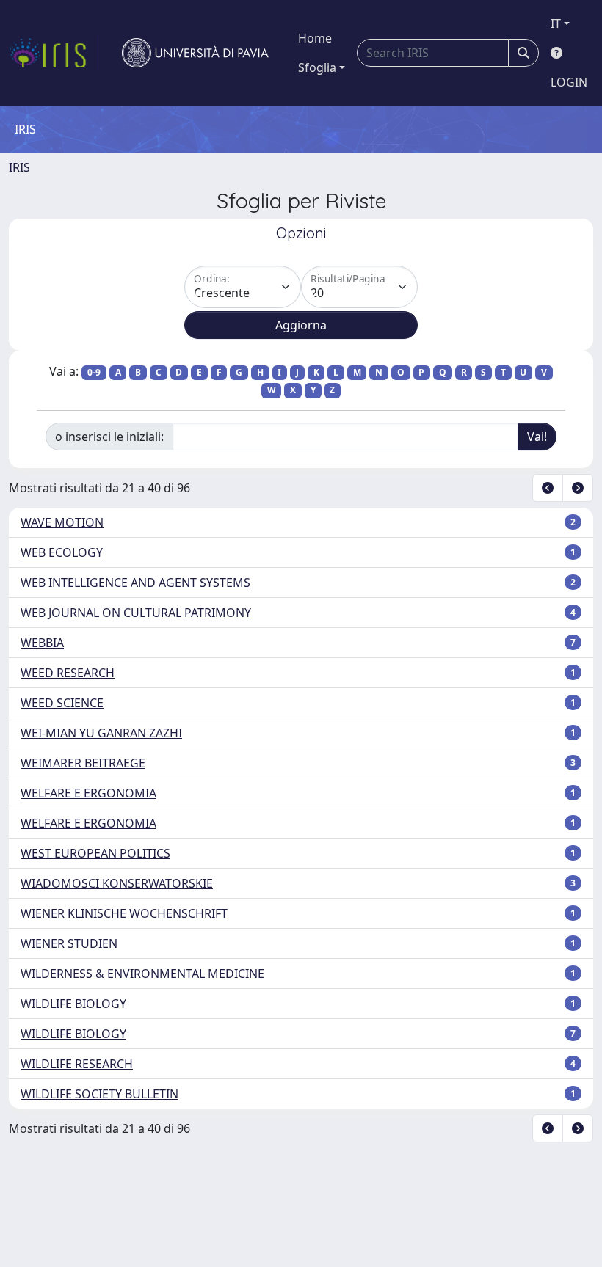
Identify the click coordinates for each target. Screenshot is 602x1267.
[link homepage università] (195, 52)
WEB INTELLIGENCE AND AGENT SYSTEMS (135, 582)
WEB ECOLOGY (62, 552)
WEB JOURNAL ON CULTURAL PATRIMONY (136, 613)
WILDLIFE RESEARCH (77, 1064)
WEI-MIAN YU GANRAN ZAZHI (101, 733)
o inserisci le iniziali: (109, 436)
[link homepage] (53, 52)
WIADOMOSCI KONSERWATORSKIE (117, 883)
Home (315, 38)
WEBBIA (42, 643)
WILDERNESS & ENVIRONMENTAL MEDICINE (142, 973)
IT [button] (556, 23)
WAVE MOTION (62, 522)
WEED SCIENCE (62, 703)
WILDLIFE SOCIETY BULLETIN (99, 1094)
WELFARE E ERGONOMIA (88, 793)
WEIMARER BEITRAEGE (83, 763)
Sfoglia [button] (317, 67)
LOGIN (569, 82)
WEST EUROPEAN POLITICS (95, 853)
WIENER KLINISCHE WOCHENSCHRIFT (124, 913)
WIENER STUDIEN (69, 943)
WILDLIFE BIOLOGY (73, 1004)
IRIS (19, 167)
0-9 (94, 372)
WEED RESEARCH (68, 673)
